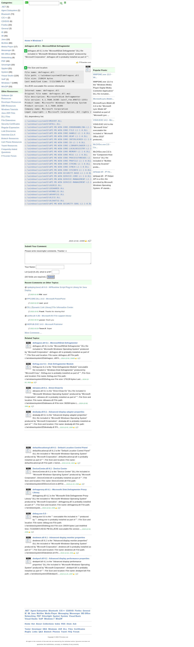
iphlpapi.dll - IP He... (102, 172)
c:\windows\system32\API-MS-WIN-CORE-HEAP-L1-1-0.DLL (56, 136)
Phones (56, 632)
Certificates (79, 629)
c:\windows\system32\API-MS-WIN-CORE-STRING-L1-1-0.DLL (57, 164)
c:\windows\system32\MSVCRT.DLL (43, 121)
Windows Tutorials (9, 109)
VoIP (3, 79)
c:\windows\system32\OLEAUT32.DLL (44, 201)
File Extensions (8, 120)
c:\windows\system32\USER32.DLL (43, 185)
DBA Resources (8, 106)
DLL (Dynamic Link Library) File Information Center (50, 307)
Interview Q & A (8, 135)
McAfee (4, 43)
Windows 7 (6, 83)
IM (2, 36)
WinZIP (4, 87)
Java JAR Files (8, 113)
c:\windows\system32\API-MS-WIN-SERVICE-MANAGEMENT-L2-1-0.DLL (62, 182)
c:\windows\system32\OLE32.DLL (43, 197)
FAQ (70, 632)
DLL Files (5, 117)
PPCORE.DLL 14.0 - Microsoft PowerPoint (46, 299)
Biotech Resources (10, 138)
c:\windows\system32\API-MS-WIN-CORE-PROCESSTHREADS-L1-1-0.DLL (62, 158)
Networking (6, 58)
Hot (33, 624)
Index (57, 624)
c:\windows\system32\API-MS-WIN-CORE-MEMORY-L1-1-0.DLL (57, 152)
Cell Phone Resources (11, 142)
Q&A (41, 632)
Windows (52, 629)
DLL (65, 629)
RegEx (28, 632)
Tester (28, 629)
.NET (3, 7)
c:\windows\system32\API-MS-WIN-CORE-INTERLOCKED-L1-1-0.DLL (60, 139)
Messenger (6, 50)
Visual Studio (7, 76)
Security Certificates (10, 124)
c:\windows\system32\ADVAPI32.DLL (44, 194)
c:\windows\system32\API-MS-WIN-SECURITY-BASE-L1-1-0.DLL (59, 173)
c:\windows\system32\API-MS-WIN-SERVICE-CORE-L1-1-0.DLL (58, 176)
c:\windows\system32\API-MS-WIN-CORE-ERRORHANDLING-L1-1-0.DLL (62, 127)
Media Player (7, 47)
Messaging (63, 613)
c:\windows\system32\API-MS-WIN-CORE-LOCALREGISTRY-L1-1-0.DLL (62, 149)
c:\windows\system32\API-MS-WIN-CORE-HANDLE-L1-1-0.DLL (57, 133)
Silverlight (6, 65)
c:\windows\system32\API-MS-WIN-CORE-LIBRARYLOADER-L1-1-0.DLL (62, 145)
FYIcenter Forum (9, 156)
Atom (69, 624)
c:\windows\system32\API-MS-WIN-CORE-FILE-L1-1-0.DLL (56, 130)
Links (34, 632)
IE (2, 32)
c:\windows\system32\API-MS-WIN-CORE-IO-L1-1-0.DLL (55, 142)
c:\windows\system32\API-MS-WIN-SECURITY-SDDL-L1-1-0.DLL (59, 204)
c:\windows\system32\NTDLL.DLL (43, 124)
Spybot (4, 68)
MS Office (5, 54)
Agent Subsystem (9, 10)
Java (3, 39)
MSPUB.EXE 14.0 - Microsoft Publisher (45, 324)
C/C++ (4, 18)
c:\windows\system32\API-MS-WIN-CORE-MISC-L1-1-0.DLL (56, 155)
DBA (45, 629)
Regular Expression (10, 127)
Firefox (4, 25)
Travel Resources (9, 146)
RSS (63, 624)
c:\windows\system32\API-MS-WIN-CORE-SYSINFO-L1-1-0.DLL (58, 170)
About (39, 624)
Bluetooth (5, 14)
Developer (37, 629)
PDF (3, 61)
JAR (60, 629)
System (4, 72)
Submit (51, 277)
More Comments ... (33, 333)
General (5, 28)
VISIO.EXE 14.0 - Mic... (103, 120)
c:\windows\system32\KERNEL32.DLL (44, 191)
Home (27, 41)
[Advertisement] (12, 192)
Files (70, 629)
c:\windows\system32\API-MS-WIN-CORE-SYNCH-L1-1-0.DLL (57, 167)
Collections (48, 624)
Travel (64, 632)
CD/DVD (5, 21)
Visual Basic (75, 616)
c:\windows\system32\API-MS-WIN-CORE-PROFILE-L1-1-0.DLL (58, 161)
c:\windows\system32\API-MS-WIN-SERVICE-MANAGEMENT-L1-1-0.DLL (62, 179)
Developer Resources (11, 102)
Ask (74, 624)
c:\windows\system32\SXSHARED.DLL (44, 188)
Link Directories (8, 131)
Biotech (48, 632)
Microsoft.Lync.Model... (103, 99)
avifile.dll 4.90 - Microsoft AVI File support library (49, 316)
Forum (76, 632)
